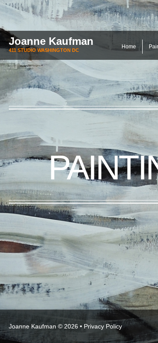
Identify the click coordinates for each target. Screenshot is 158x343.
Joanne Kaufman (51, 41)
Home (129, 47)
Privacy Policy (103, 326)
